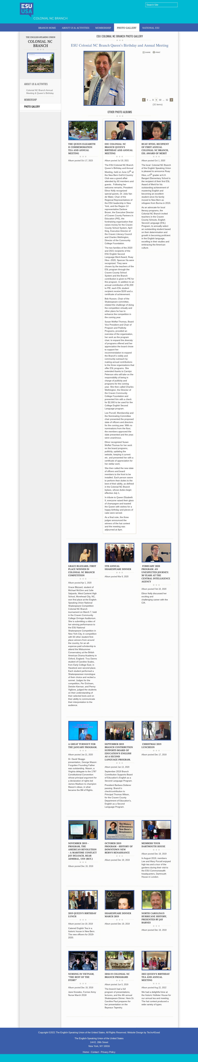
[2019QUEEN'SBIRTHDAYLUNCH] (82, 914)
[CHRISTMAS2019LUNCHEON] (152, 745)
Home (86, 1052)
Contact (95, 1052)
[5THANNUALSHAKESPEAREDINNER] (118, 567)
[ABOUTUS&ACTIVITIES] (75, 27)
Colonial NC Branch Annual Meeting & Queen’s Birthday (40, 91)
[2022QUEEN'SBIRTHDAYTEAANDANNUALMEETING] (156, 977)
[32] (167, 99)
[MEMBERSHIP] (103, 27)
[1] (147, 99)
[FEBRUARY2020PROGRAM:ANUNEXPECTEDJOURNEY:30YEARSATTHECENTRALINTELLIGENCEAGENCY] (156, 573)
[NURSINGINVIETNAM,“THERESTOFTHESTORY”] (81, 977)
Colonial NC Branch (50, 18)
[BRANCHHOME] (47, 27)
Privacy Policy (108, 1052)
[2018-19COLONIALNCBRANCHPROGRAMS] (117, 975)
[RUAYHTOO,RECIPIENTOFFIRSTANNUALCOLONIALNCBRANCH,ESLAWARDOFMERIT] (156, 148)
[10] (160, 99)
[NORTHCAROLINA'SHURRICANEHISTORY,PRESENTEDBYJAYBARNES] (154, 917)
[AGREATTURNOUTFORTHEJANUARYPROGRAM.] (82, 745)
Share (148, 52)
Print (158, 52)
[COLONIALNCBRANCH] (40, 43)
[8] (153, 99)
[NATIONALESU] (151, 27)
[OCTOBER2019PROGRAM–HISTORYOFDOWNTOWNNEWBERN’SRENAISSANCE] (119, 847)
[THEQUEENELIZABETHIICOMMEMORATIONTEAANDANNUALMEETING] (82, 148)
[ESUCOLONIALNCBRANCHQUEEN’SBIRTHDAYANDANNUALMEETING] (119, 148)
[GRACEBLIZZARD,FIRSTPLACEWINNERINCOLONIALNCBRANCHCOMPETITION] (82, 570)
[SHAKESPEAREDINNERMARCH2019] (118, 914)
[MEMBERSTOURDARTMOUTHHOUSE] (153, 844)
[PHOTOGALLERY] (126, 27)
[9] (156, 100)
